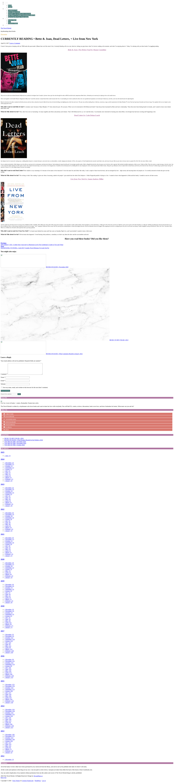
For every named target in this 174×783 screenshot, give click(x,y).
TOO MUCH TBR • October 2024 (14, 445)
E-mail (8, 427)
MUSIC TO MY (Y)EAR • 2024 (13, 438)
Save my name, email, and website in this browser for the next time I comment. (25, 387)
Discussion (4, 34)
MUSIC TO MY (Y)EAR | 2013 (118, 340)
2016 (2, 656)
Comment (4, 374)
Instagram (10, 422)
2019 (2, 581)
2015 (2, 681)
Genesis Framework (27, 780)
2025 (2, 452)
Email (3, 380)
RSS (7, 429)
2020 (2, 559)
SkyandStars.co (38, 776)
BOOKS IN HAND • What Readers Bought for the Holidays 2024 (23, 440)
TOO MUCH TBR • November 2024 (15, 443)
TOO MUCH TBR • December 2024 (15, 441)
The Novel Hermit (6, 28)
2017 (2, 631)
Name (3, 377)
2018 (2, 606)
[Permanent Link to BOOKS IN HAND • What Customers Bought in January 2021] (23, 354)
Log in (44, 780)
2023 (2, 484)
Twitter (9, 414)
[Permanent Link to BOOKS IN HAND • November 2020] (23, 267)
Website (3, 384)
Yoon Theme (16, 780)
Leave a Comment (15, 43)
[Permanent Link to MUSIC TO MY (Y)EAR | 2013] (55, 340)
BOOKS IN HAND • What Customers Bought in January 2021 (64, 354)
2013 (2, 731)
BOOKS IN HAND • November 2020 (57, 267)
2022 (2, 509)
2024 (2, 459)
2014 (2, 706)
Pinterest (10, 424)
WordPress (38, 780)
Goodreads (10, 419)
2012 (2, 756)
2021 (2, 534)
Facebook (9, 416)
